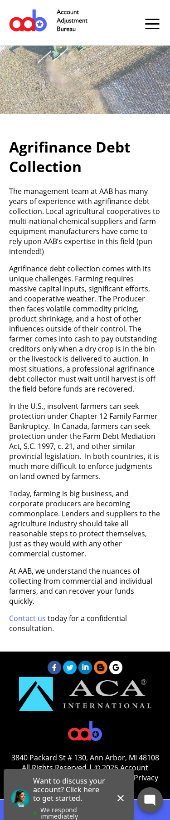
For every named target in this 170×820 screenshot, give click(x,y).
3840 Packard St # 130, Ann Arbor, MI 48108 (85, 758)
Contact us (27, 618)
